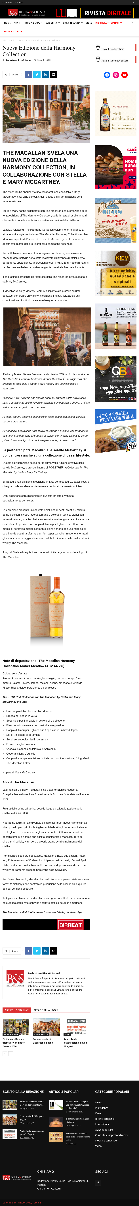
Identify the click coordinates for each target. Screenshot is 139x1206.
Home (7, 22)
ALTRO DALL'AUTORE (45, 1010)
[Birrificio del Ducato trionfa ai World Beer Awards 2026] (16, 1027)
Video (89, 22)
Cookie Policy (9, 1202)
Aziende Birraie (11, 1034)
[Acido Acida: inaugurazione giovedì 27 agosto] (77, 1027)
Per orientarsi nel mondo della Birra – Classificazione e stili (78, 1136)
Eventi (67, 1034)
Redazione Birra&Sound (18, 60)
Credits (37, 1202)
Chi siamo (7, 2)
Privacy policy (25, 1202)
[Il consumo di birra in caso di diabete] (56, 1122)
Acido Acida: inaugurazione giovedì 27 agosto (75, 1043)
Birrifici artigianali (107, 22)
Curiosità (51, 22)
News (17, 22)
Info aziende (32, 22)
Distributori (11, 31)
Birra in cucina (71, 22)
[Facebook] (133, 2)
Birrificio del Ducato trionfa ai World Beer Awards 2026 (14, 1043)
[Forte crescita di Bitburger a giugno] (46, 1027)
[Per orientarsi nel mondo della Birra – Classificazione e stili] (56, 1137)
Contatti (19, 2)
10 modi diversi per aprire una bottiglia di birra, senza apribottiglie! (77, 1104)
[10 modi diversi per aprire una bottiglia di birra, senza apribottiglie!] (56, 1105)
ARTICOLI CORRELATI (17, 1010)
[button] (132, 23)
